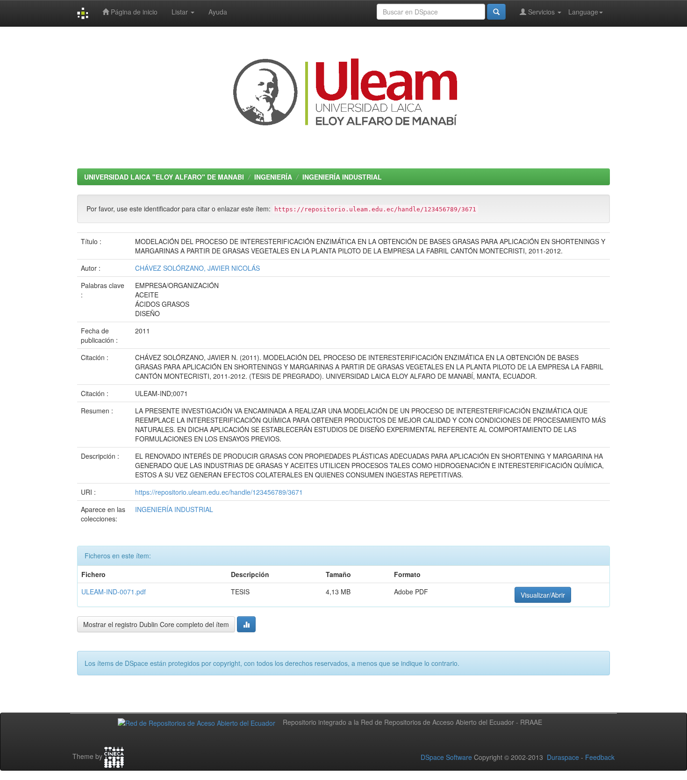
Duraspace (563, 757)
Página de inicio (133, 11)
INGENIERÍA (273, 176)
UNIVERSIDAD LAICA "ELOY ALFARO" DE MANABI (164, 176)
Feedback (600, 757)
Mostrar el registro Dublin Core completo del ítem (156, 624)
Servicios (541, 11)
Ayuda (217, 11)
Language (583, 11)
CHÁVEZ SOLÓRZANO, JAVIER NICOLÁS (197, 268)
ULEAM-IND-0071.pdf (113, 591)
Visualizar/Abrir (543, 594)
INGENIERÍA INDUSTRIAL (342, 176)
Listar (181, 11)
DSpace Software (446, 757)
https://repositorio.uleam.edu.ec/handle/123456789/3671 (219, 492)
